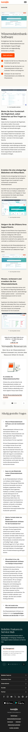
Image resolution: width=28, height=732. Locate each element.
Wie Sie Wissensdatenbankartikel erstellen (12, 396)
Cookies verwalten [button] (14, 728)
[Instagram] (7, 697)
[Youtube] (11, 697)
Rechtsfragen (14, 715)
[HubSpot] (5, 2)
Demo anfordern (8, 55)
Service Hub (4, 7)
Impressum (10, 722)
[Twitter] (15, 697)
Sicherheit (18, 722)
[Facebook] (3, 697)
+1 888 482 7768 (14, 342)
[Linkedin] (18, 697)
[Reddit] (22, 697)
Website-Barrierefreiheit (14, 725)
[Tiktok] (26, 697)
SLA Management (8, 648)
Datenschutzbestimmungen (14, 719)
